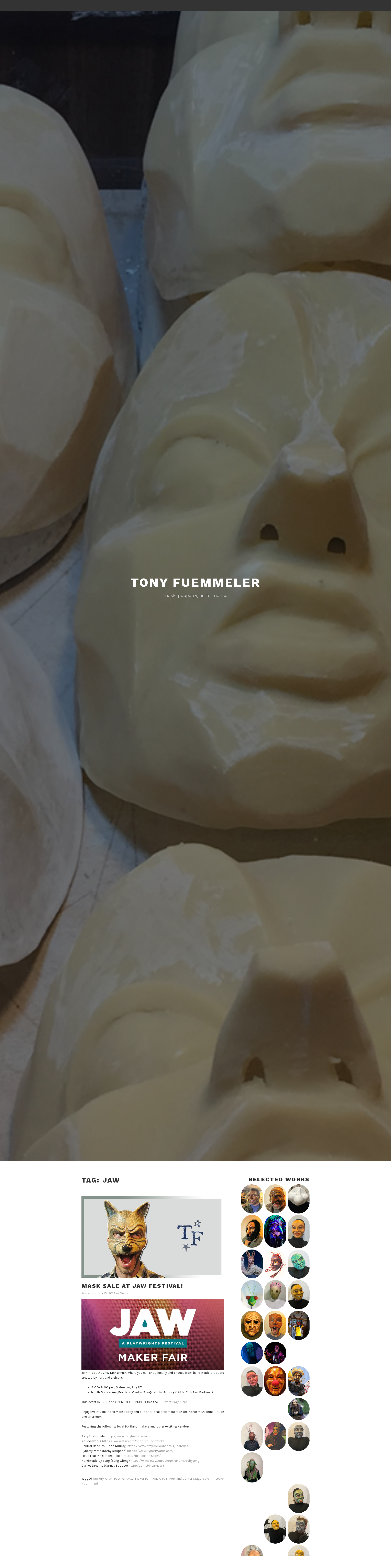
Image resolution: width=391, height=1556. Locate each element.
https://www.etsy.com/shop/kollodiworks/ (134, 1441)
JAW (130, 1478)
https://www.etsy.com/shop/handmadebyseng (165, 1461)
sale (206, 1478)
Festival (120, 1478)
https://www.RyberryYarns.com (150, 1451)
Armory (98, 1478)
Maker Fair (143, 1478)
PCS (165, 1478)
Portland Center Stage (185, 1478)
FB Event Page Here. (173, 1402)
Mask (156, 1478)
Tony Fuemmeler (195, 582)
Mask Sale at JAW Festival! (132, 1286)
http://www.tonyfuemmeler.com (130, 1436)
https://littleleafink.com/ (142, 1456)
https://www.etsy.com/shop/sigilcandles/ (158, 1446)
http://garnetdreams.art (146, 1465)
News (124, 1293)
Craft (108, 1478)
